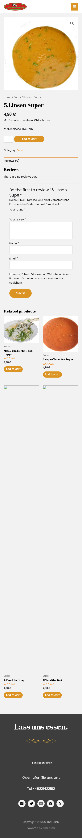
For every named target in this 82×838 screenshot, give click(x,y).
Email (13, 258)
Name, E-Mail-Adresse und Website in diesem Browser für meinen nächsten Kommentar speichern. (40, 279)
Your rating (17, 209)
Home (7, 97)
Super (17, 97)
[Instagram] (41, 803)
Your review (18, 219)
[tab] (41, 160)
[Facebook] (22, 803)
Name (14, 243)
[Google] (50, 803)
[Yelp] (60, 803)
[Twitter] (31, 803)
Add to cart (29, 139)
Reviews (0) (11, 161)
